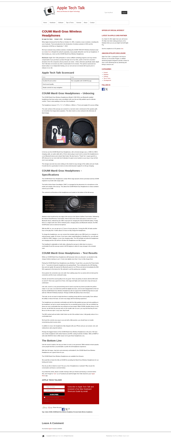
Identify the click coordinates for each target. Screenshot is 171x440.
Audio (46, 412)
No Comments (68, 39)
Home (45, 22)
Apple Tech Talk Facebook (118, 6)
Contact (92, 22)
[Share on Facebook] (63, 409)
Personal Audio (77, 412)
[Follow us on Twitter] (106, 89)
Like (55, 373)
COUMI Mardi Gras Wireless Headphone (63, 412)
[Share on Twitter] (66, 409)
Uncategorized (107, 80)
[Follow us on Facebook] (103, 89)
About (85, 22)
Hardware (52, 22)
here (49, 52)
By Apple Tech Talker (47, 39)
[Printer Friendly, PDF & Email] (47, 407)
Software (60, 22)
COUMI (50, 412)
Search (124, 12)
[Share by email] (69, 409)
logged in (50, 428)
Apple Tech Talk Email (125, 6)
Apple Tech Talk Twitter (122, 6)
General (78, 22)
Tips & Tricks (70, 22)
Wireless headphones (87, 412)
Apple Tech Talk (71, 8)
